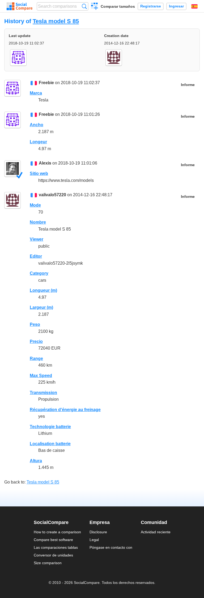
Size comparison (48, 563)
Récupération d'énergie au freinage (65, 409)
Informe (188, 85)
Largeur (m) (41, 307)
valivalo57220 (52, 194)
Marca (36, 93)
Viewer (36, 239)
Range (36, 358)
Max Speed (41, 375)
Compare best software (53, 540)
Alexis (45, 163)
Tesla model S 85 (56, 21)
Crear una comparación (94, 7)
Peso (35, 324)
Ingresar (176, 6)
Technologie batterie (50, 426)
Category (39, 273)
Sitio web (39, 173)
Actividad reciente (156, 532)
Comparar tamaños (118, 6)
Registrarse (150, 6)
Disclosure (98, 532)
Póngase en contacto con (111, 547)
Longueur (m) (43, 290)
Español (194, 6)
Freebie (46, 82)
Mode (35, 205)
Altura (36, 460)
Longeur (38, 142)
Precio (36, 341)
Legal (94, 540)
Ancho (36, 124)
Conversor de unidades (53, 555)
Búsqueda (84, 6)
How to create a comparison (57, 532)
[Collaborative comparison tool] (19, 6)
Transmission (43, 392)
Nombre (38, 222)
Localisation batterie (50, 443)
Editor (36, 256)
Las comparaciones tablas (56, 547)
